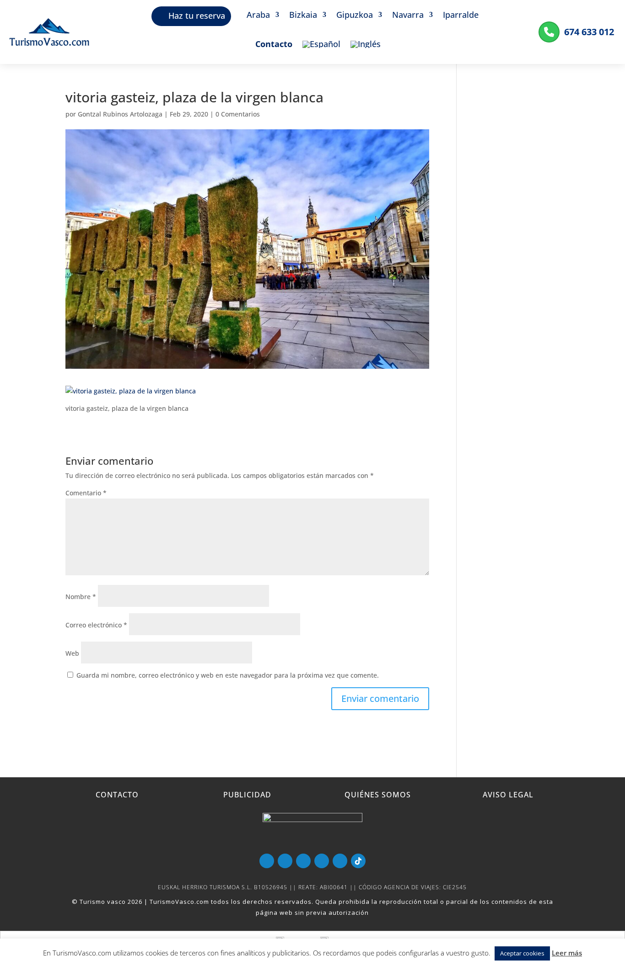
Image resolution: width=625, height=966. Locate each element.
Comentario (86, 492)
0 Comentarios (238, 114)
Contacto (273, 45)
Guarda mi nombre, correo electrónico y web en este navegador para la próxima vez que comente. (227, 675)
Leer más (567, 952)
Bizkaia (303, 15)
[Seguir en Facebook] (285, 861)
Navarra (408, 15)
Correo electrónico (96, 625)
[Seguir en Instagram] (340, 861)
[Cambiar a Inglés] (365, 51)
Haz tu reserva (196, 15)
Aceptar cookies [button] (522, 953)
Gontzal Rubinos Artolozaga (120, 114)
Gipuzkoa (354, 15)
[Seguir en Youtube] (266, 861)
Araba (258, 15)
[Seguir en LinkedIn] (321, 861)
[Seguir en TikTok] (358, 861)
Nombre (80, 596)
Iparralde (461, 15)
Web (72, 653)
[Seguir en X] (303, 861)
